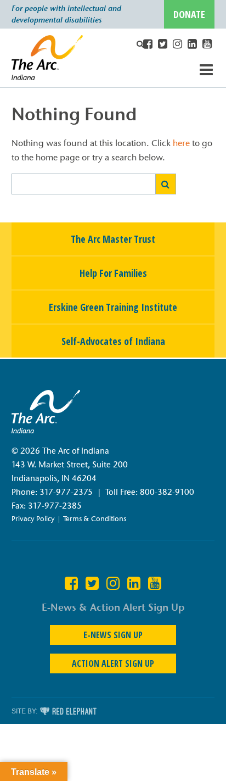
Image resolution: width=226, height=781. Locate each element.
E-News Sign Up (113, 635)
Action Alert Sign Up (113, 663)
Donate (189, 14)
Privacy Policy (33, 518)
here (181, 143)
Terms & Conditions (94, 518)
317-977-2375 (66, 492)
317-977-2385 (55, 506)
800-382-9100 (167, 492)
